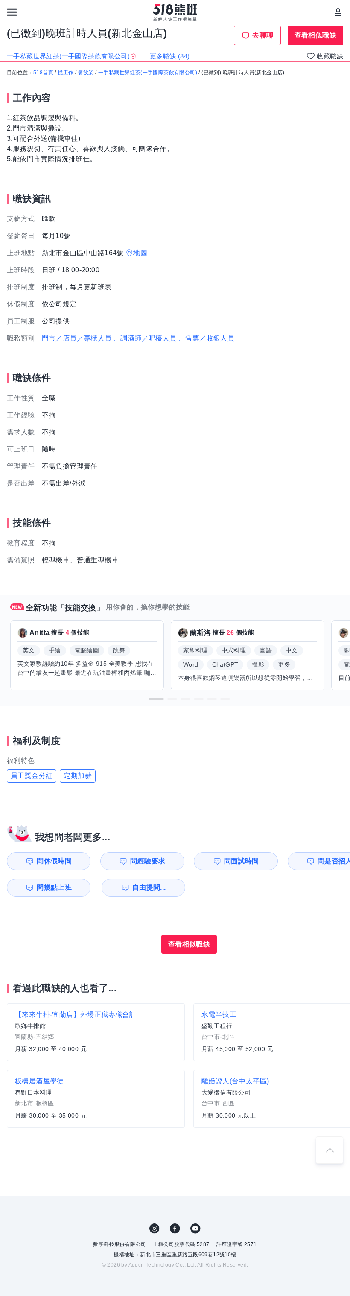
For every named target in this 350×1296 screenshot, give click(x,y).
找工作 (65, 73)
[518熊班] (175, 12)
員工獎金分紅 (31, 775)
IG (154, 1228)
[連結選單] (12, 12)
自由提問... (149, 887)
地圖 (140, 252)
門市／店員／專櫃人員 (77, 338)
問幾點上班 (54, 887)
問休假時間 (54, 861)
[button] (156, 699)
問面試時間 (241, 861)
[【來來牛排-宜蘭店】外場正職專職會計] (95, 1032)
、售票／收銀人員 (206, 338)
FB (175, 1228)
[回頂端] (329, 1150)
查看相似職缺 (315, 35)
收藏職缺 (330, 56)
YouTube (195, 1228)
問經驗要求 (147, 861)
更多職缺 (170, 56)
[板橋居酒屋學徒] (95, 1098)
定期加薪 (78, 775)
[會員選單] (338, 12)
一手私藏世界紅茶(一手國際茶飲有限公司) (147, 73)
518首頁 (43, 73)
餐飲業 (86, 73)
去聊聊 (262, 35)
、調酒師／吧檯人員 (145, 338)
